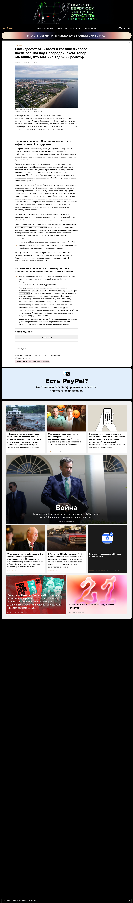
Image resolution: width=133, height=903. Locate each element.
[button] (46, 86)
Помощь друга (90, 28)
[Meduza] (8, 28)
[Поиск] (125, 28)
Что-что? (27, 358)
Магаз (78, 28)
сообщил (38, 115)
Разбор (60, 28)
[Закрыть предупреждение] (129, 901)
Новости (41, 28)
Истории (51, 28)
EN (129, 28)
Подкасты (69, 28)
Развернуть (45, 337)
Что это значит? (29, 901)
